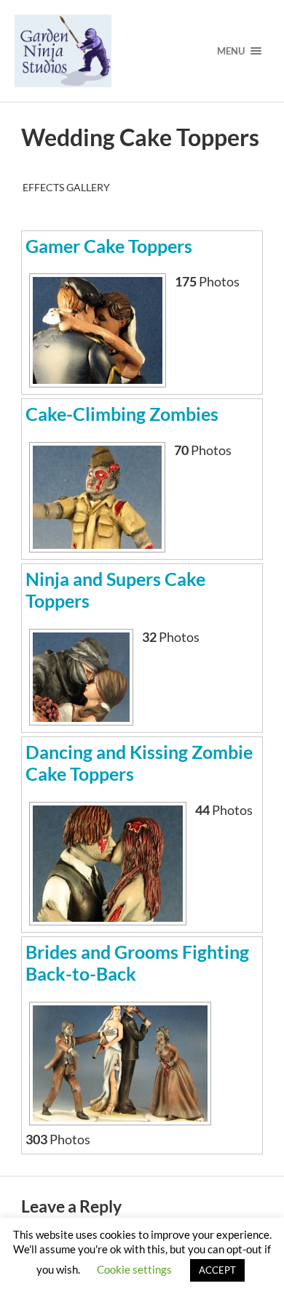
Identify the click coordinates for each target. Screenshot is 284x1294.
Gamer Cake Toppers (108, 246)
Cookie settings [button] (134, 1269)
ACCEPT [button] (217, 1270)
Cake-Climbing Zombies (121, 414)
